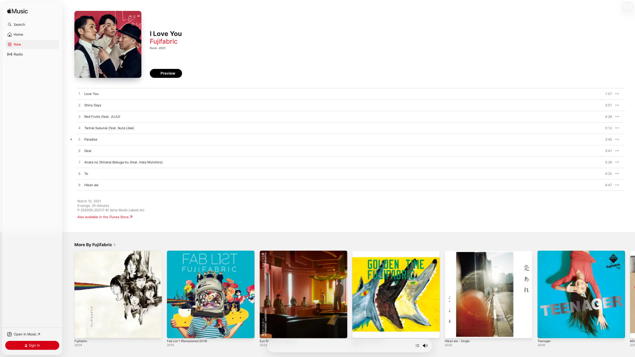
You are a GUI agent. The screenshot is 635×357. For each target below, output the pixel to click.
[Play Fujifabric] (80, 332)
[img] (17, 11)
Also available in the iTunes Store (103, 217)
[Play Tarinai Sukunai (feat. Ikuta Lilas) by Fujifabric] (79, 128)
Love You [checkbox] (91, 94)
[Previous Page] (69, 294)
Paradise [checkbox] (90, 139)
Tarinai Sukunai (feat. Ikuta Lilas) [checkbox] (109, 128)
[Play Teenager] (543, 332)
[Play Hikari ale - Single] (451, 332)
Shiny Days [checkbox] (92, 105)
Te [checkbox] (86, 174)
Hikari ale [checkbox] (91, 185)
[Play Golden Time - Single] (358, 332)
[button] (32, 24)
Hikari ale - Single (458, 253)
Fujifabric (164, 41)
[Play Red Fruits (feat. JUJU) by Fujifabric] (79, 117)
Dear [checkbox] (88, 151)
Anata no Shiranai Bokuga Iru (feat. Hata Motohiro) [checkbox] (123, 162)
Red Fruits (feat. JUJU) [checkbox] (102, 117)
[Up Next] (417, 345)
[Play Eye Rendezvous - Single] (266, 332)
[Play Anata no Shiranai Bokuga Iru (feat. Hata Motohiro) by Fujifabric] (79, 162)
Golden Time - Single (368, 253)
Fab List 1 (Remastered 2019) (189, 253)
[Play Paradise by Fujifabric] (79, 139)
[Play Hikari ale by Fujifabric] (79, 185)
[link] (95, 244)
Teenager (545, 253)
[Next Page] (630, 294)
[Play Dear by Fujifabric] (79, 151)
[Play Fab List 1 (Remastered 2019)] (173, 332)
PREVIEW (606, 93)
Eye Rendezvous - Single (279, 253)
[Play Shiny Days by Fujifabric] (79, 105)
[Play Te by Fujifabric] (79, 174)
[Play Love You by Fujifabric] (79, 94)
